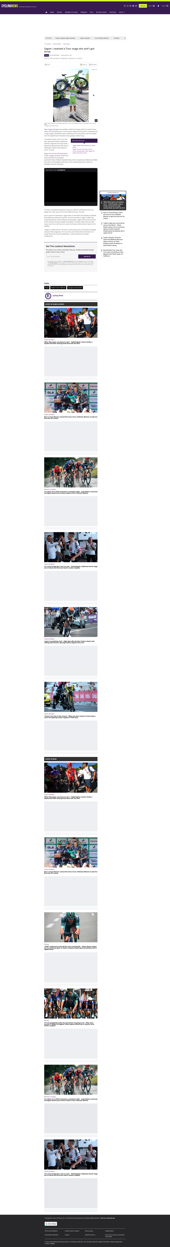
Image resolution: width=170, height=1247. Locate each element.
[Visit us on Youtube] (133, 6)
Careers (67, 1235)
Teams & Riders (57, 44)
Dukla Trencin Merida (58, 288)
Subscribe (142, 6)
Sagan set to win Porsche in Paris (82, 149)
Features (112, 12)
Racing (59, 12)
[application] (70, 187)
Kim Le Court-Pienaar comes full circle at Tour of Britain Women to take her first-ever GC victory (114, 215)
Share (48, 64)
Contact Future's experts (72, 1231)
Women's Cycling (71, 12)
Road (47, 288)
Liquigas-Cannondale (75, 288)
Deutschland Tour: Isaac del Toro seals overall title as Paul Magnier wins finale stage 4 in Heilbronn (113, 253)
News (52, 12)
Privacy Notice (53, 263)
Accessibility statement (51, 1235)
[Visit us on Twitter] (128, 6)
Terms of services (68, 261)
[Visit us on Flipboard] (136, 6)
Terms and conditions (51, 1231)
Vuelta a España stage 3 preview (65, 38)
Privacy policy (89, 1231)
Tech (91, 12)
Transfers (116, 38)
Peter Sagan (66, 44)
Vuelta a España (85, 38)
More (121, 12)
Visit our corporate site (108, 1218)
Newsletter (94, 64)
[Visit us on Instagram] (130, 6)
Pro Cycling (47, 44)
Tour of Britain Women (102, 38)
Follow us (84, 64)
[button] (165, 6)
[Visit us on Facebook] (125, 6)
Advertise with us (90, 1235)
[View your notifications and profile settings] (158, 6)
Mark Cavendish (62, 160)
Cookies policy (109, 1231)
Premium (83, 12)
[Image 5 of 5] (94, 95)
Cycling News (55, 55)
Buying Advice (101, 12)
